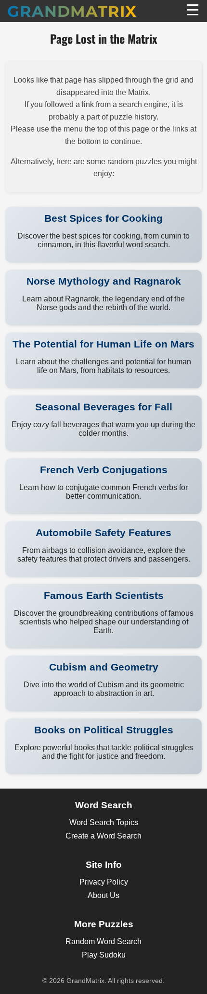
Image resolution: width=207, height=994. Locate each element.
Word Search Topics (103, 822)
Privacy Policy (103, 882)
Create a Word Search (103, 836)
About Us (103, 895)
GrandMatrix (72, 11)
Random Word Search (103, 941)
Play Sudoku (104, 955)
